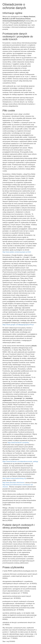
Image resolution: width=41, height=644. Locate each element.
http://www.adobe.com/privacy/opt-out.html (17, 252)
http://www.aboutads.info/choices (14, 482)
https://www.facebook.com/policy (18, 442)
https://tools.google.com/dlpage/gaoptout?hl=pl (18, 324)
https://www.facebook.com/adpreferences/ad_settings (20, 461)
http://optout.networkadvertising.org (14, 478)
